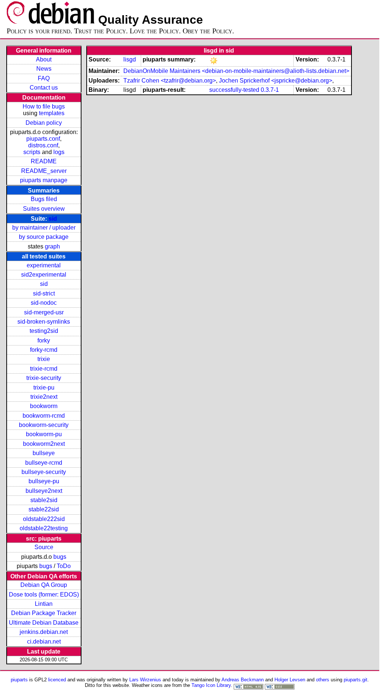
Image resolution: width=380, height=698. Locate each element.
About (43, 59)
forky (43, 340)
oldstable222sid (44, 519)
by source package (44, 237)
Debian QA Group (43, 585)
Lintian (44, 604)
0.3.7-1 (270, 90)
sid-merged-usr (44, 312)
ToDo (64, 566)
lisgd (129, 59)
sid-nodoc (44, 303)
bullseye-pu (44, 481)
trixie (43, 359)
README (44, 161)
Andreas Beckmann (242, 679)
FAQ (44, 78)
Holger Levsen (289, 679)
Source (43, 547)
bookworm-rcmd (44, 416)
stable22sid (44, 509)
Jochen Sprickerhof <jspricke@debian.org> (275, 80)
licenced (57, 679)
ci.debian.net (44, 641)
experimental (44, 265)
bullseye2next (44, 491)
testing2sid (44, 331)
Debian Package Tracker (43, 613)
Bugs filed (44, 199)
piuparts (19, 679)
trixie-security (43, 378)
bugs (59, 557)
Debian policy (44, 123)
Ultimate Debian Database (44, 622)
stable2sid (43, 500)
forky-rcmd (43, 350)
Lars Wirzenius (145, 679)
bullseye (44, 453)
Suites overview (44, 209)
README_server (44, 171)
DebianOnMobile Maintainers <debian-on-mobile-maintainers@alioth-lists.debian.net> (236, 71)
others (322, 679)
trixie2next (43, 397)
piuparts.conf (43, 139)
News (43, 69)
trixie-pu (43, 387)
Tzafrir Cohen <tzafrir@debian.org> (169, 80)
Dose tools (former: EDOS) (44, 594)
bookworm (43, 406)
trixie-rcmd (43, 368)
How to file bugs (44, 106)
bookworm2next (44, 444)
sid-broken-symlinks (43, 321)
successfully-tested (234, 90)
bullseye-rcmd (43, 463)
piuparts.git (355, 679)
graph (52, 246)
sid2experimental (43, 274)
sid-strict (44, 293)
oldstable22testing (44, 528)
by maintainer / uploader (44, 227)
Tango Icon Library (211, 685)
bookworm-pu (44, 434)
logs (58, 152)
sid (53, 219)
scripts (31, 152)
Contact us (44, 87)
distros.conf (43, 145)
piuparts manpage (43, 180)
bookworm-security (44, 425)
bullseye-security (43, 472)
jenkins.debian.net (44, 632)
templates (51, 113)
